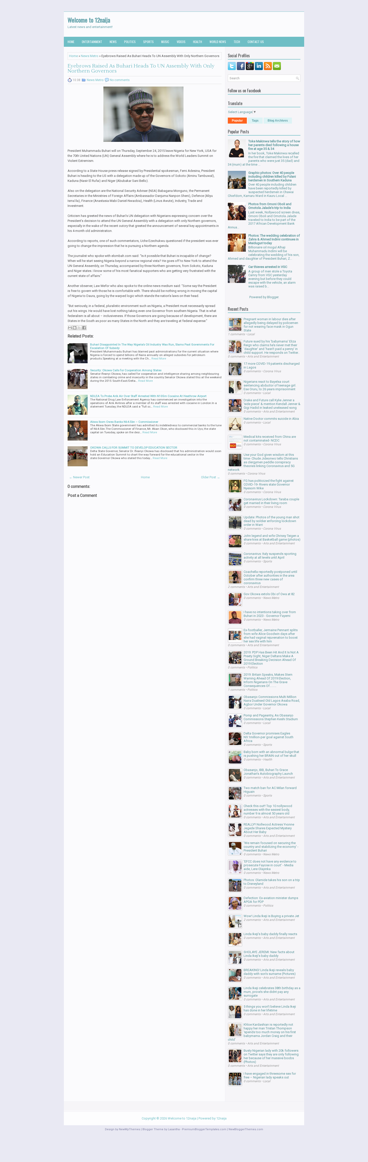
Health (197, 42)
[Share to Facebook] (84, 327)
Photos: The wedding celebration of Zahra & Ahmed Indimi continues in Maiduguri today (274, 239)
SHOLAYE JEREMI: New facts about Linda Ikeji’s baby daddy (269, 954)
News (113, 42)
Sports (148, 42)
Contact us (256, 42)
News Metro (89, 56)
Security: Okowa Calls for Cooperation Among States (125, 370)
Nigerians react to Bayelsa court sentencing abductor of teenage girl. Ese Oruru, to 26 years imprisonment (270, 385)
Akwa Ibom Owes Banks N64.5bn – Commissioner (124, 422)
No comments (120, 80)
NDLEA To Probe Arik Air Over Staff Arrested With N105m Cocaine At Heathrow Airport (148, 396)
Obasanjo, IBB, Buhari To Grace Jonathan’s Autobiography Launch (268, 772)
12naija (221, 1118)
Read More (158, 358)
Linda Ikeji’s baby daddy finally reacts (270, 934)
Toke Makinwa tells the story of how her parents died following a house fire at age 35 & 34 (274, 145)
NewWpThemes (129, 1129)
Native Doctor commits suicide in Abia (271, 419)
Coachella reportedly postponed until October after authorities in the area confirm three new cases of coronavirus (270, 577)
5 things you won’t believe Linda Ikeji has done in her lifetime (270, 1008)
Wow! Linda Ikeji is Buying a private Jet (271, 916)
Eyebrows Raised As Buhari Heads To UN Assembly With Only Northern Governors (141, 69)
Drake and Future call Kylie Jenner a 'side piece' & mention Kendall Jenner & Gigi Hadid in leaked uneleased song (272, 404)
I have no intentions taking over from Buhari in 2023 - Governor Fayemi (270, 614)
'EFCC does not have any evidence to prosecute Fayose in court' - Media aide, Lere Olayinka (270, 865)
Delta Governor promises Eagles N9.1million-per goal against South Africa (268, 737)
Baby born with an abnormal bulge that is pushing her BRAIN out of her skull (271, 753)
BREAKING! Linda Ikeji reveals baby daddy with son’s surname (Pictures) (270, 972)
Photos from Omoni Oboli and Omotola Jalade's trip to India (269, 206)
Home (71, 42)
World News (218, 42)
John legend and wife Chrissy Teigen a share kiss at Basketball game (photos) (272, 537)
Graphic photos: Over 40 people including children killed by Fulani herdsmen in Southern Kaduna (272, 176)
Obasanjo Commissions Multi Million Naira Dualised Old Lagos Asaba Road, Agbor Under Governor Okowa (272, 700)
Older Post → (210, 477)
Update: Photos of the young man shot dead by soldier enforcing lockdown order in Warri (271, 521)
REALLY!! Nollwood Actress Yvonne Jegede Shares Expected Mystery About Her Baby (269, 828)
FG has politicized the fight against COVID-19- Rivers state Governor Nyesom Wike (269, 484)
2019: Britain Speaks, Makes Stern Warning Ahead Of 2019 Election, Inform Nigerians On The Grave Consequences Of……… (268, 680)
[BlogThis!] (74, 327)
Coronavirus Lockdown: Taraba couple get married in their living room (271, 501)
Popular (237, 120)
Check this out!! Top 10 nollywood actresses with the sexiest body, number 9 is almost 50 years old (268, 809)
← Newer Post (79, 477)
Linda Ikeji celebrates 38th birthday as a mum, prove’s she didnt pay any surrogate (272, 991)
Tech (237, 42)
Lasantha (174, 1129)
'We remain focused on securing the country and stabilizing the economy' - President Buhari (271, 846)
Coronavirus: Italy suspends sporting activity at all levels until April (270, 555)
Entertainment (92, 42)
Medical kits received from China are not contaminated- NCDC (270, 438)
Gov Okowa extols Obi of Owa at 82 (269, 594)
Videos (181, 42)
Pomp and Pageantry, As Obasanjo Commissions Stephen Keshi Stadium (271, 717)
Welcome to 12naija (89, 19)
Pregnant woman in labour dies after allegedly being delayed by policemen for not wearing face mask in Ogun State (271, 324)
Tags (255, 120)
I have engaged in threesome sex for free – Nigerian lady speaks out (270, 1075)
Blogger (272, 297)
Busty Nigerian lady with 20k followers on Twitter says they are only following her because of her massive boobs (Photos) (271, 1056)
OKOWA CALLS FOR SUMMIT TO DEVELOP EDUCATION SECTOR (133, 447)
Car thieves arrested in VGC (267, 267)
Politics (130, 42)
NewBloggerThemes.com (246, 1129)
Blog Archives (278, 120)
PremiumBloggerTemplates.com (204, 1129)
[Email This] (69, 327)
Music (165, 42)
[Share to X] (79, 327)
